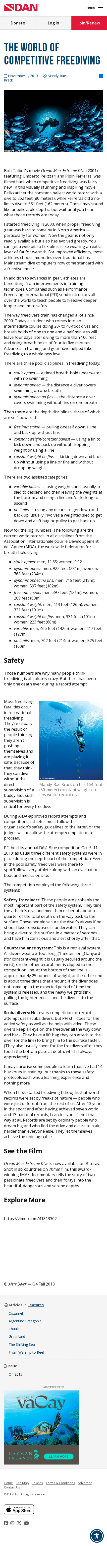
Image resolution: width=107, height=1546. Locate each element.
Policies (37, 1483)
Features (36, 1304)
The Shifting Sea (22, 1344)
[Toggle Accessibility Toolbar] (96, 1535)
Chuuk (14, 1328)
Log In (53, 23)
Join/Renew (89, 23)
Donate (18, 23)
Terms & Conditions (60, 1483)
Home (8, 1483)
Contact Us (12, 1487)
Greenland (17, 1336)
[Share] (101, 76)
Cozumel (16, 1313)
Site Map (22, 1483)
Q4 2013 (15, 1374)
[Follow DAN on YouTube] (27, 1523)
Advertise (85, 1483)
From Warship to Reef (26, 1352)
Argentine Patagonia (25, 1321)
